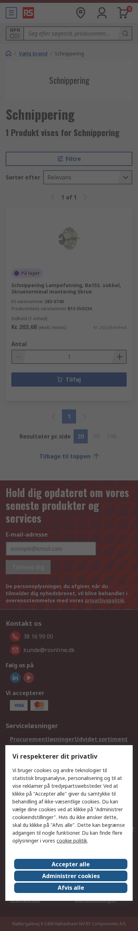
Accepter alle (71, 864)
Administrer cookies (71, 876)
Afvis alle (71, 888)
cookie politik (72, 840)
